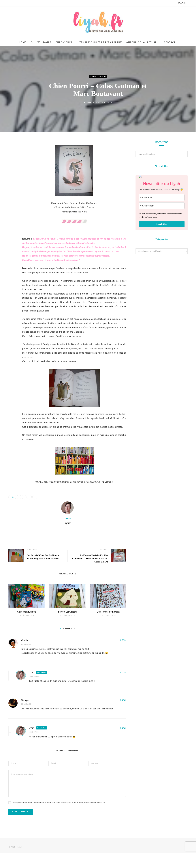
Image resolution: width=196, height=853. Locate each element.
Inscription (161, 224)
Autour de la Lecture (141, 42)
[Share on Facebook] (11, 151)
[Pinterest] (11, 167)
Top (186, 847)
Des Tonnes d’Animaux (108, 612)
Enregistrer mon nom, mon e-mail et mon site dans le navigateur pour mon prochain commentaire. (59, 803)
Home (22, 42)
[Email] (11, 175)
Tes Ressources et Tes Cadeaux (100, 42)
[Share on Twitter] (11, 159)
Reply (123, 640)
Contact (169, 42)
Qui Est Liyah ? (41, 42)
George (25, 700)
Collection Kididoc (26, 612)
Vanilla (24, 640)
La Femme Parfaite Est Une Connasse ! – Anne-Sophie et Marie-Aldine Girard (90, 558)
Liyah (89, 102)
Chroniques (64, 42)
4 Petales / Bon (98, 76)
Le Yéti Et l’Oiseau (67, 612)
